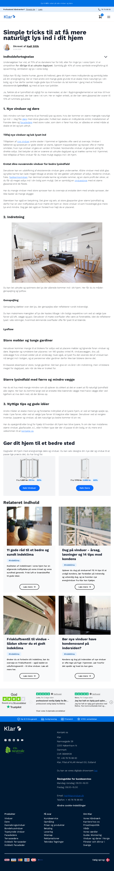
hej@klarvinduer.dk (74, 795)
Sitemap (48, 835)
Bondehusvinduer (13, 828)
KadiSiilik (33, 46)
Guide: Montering (92, 835)
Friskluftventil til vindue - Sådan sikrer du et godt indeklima (28, 643)
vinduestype (81, 180)
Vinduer (8, 818)
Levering (48, 831)
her (96, 770)
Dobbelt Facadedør (14, 845)
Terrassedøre (11, 838)
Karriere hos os (91, 821)
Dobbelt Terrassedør (15, 841)
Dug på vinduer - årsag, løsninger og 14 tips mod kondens (82, 554)
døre (24, 119)
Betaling (48, 828)
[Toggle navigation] (108, 16)
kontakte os (27, 431)
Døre (7, 821)
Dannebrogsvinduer (14, 825)
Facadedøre (10, 835)
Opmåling (49, 821)
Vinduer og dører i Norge (96, 838)
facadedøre (26, 122)
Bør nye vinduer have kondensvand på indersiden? (79, 643)
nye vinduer (23, 141)
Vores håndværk (91, 818)
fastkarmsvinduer (18, 177)
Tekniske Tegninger (54, 841)
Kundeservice (51, 818)
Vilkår (86, 828)
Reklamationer (52, 838)
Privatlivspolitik (91, 825)
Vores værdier (90, 831)
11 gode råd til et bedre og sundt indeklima (28, 552)
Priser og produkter (54, 825)
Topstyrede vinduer (14, 831)
